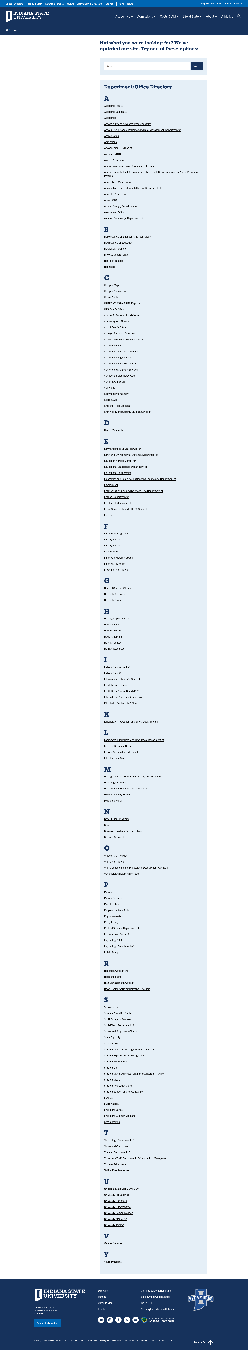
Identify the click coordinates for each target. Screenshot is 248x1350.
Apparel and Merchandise (118, 182)
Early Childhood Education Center (122, 448)
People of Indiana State (116, 910)
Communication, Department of (121, 351)
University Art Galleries (116, 1194)
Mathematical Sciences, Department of (125, 788)
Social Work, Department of (119, 1025)
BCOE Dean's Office (115, 248)
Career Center (111, 297)
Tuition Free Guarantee (116, 1170)
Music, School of (113, 800)
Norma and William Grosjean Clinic (123, 831)
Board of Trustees (113, 260)
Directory (103, 1290)
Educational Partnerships (117, 472)
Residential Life (112, 976)
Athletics (227, 16)
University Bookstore (115, 1200)
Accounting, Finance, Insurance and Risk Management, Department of (142, 129)
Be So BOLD (147, 1302)
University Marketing (115, 1218)
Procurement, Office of (116, 934)
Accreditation (111, 135)
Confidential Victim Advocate (119, 375)
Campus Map (111, 285)
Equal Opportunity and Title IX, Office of (125, 509)
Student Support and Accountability (123, 1091)
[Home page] (7, 30)
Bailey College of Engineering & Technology (127, 236)
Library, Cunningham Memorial (121, 752)
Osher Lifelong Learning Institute (122, 873)
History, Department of (116, 618)
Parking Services (113, 898)
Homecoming (111, 624)
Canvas (109, 3)
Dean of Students (113, 430)
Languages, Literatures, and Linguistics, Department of (134, 739)
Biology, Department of (116, 254)
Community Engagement (117, 357)
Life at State (191, 16)
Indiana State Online (115, 673)
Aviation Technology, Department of (123, 218)
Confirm (238, 3)
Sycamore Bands (113, 1109)
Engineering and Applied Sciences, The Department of (133, 490)
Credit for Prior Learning (117, 405)
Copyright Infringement (116, 393)
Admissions (145, 16)
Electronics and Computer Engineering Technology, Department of (140, 478)
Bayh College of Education (118, 242)
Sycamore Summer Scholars (119, 1115)
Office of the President (116, 855)
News (130, 3)
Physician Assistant (114, 916)
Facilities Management (116, 533)
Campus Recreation (115, 291)
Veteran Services (113, 1243)
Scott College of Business (117, 1019)
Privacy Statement (149, 1340)
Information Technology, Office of (122, 679)
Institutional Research (116, 685)
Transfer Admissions (115, 1164)
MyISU (70, 3)
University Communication (118, 1212)
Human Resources (114, 648)
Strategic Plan (111, 1043)
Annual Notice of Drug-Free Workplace (104, 1340)
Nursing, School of (114, 837)
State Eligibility (112, 1037)
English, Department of (116, 496)
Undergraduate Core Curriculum (121, 1188)
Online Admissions (114, 861)
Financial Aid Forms (115, 563)
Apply (228, 3)
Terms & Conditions (167, 1340)
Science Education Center (118, 1013)
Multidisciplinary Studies (117, 794)
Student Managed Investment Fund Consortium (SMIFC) (135, 1073)
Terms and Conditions (116, 1146)
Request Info (207, 3)
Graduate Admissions (115, 594)
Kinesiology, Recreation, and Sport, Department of (131, 721)
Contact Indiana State (48, 1323)
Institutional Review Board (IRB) (121, 691)
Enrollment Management (117, 503)
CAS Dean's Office (114, 309)
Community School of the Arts (120, 363)
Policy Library (111, 922)
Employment (111, 484)
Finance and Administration (119, 557)
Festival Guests (112, 551)
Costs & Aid (168, 16)
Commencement (113, 345)
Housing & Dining (113, 636)
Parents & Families (54, 3)
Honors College (112, 630)
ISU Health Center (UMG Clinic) (121, 703)
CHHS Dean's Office (115, 327)
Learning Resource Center (118, 746)
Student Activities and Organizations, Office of (129, 1049)
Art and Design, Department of (120, 206)
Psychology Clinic (113, 940)
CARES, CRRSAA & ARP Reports (122, 303)
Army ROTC (110, 200)
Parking (108, 892)
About (210, 16)
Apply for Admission (115, 194)
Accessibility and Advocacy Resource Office (127, 123)
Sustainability (111, 1103)
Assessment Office (114, 212)
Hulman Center (112, 642)
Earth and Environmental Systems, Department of (131, 454)
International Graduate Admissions (123, 697)
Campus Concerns (131, 1340)
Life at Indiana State (115, 758)
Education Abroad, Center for (120, 460)
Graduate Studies (113, 600)
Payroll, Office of (113, 904)
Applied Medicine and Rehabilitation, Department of (132, 188)
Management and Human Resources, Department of (132, 776)
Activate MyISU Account (89, 3)
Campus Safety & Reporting (156, 1290)
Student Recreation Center (118, 1085)
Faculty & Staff (34, 3)
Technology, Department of (119, 1140)
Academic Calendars (115, 111)
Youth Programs (113, 1261)
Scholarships (111, 1007)
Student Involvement (115, 1061)
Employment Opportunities (155, 1296)
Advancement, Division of (118, 148)
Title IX (82, 1340)
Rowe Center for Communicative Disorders (127, 988)
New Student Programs (116, 818)
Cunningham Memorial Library (157, 1309)
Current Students (14, 3)
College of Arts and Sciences (119, 333)
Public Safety (111, 952)
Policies (74, 1340)
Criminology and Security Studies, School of (127, 411)
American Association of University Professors (129, 166)
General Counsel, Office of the (120, 588)
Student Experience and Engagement (124, 1055)
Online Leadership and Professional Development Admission (136, 867)
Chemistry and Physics (116, 321)
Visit (219, 3)
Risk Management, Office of (119, 982)
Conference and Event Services (121, 369)
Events (108, 515)
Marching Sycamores (115, 782)
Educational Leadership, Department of (125, 466)
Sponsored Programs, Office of (120, 1031)
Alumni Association (114, 160)
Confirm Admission (114, 381)
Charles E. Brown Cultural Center (122, 315)
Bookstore (109, 266)
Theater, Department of (117, 1152)
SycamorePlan (112, 1121)
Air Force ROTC (112, 154)
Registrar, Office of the (116, 970)
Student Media (112, 1079)
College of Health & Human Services (123, 339)
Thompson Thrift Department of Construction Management (136, 1158)
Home (14, 29)
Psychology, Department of (118, 946)
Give (121, 3)
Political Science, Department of (121, 928)
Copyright (109, 387)
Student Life (110, 1067)
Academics (122, 16)
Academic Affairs (113, 105)
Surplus (108, 1097)
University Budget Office (117, 1206)
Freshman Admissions (116, 569)
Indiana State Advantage (117, 667)
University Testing (114, 1224)
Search (196, 66)
